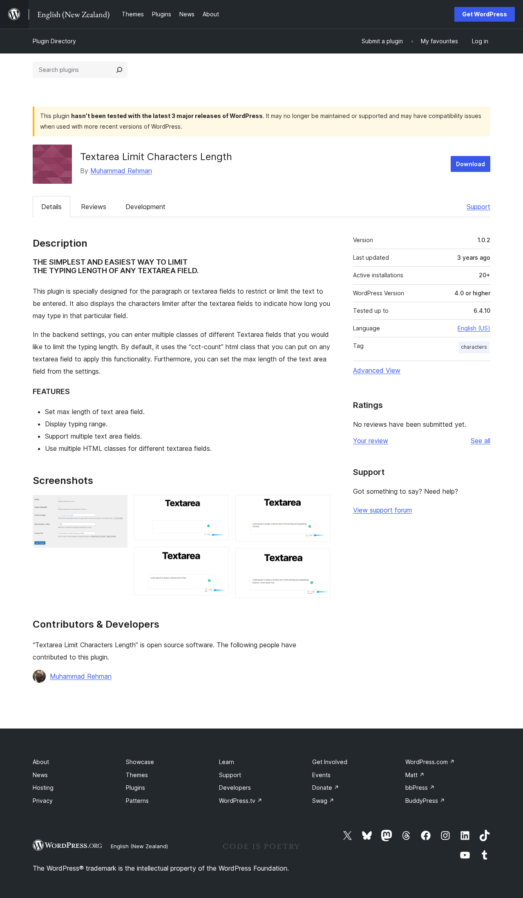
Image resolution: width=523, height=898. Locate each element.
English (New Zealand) (139, 846)
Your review (370, 441)
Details (51, 207)
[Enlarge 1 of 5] (116, 506)
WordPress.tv (240, 800)
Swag (323, 800)
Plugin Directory (54, 41)
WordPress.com (430, 761)
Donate (325, 787)
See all (480, 441)
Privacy (43, 800)
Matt (415, 774)
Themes (137, 774)
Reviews (93, 207)
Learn (226, 761)
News (40, 774)
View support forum (382, 510)
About (41, 761)
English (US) (474, 328)
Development (145, 207)
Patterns (137, 800)
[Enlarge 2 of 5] (218, 506)
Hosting (43, 787)
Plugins (135, 787)
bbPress (420, 787)
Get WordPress (484, 14)
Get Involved (329, 761)
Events (321, 774)
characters (474, 347)
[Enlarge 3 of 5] (218, 558)
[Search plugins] (119, 70)
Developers (235, 787)
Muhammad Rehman (121, 171)
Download (470, 163)
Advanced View (376, 370)
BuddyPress (425, 800)
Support (478, 207)
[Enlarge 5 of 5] (319, 559)
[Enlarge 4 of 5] (319, 506)
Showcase (140, 761)
